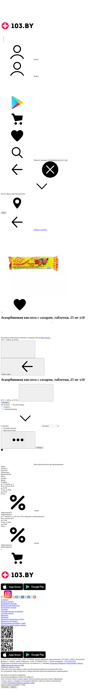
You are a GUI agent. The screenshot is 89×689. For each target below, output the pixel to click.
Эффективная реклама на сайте (12, 665)
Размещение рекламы (9, 604)
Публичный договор (8, 607)
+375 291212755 (70, 661)
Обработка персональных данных (13, 625)
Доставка (4, 609)
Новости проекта (7, 602)
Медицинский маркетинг (10, 605)
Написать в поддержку (9, 621)
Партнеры (4, 617)
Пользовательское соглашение (12, 611)
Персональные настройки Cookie (13, 623)
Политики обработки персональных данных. (66, 663)
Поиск (7, 37)
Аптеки (8, 39)
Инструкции (10, 41)
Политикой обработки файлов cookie (21, 683)
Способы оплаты (7, 613)
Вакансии (4, 615)
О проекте (4, 600)
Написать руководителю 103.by (12, 619)
